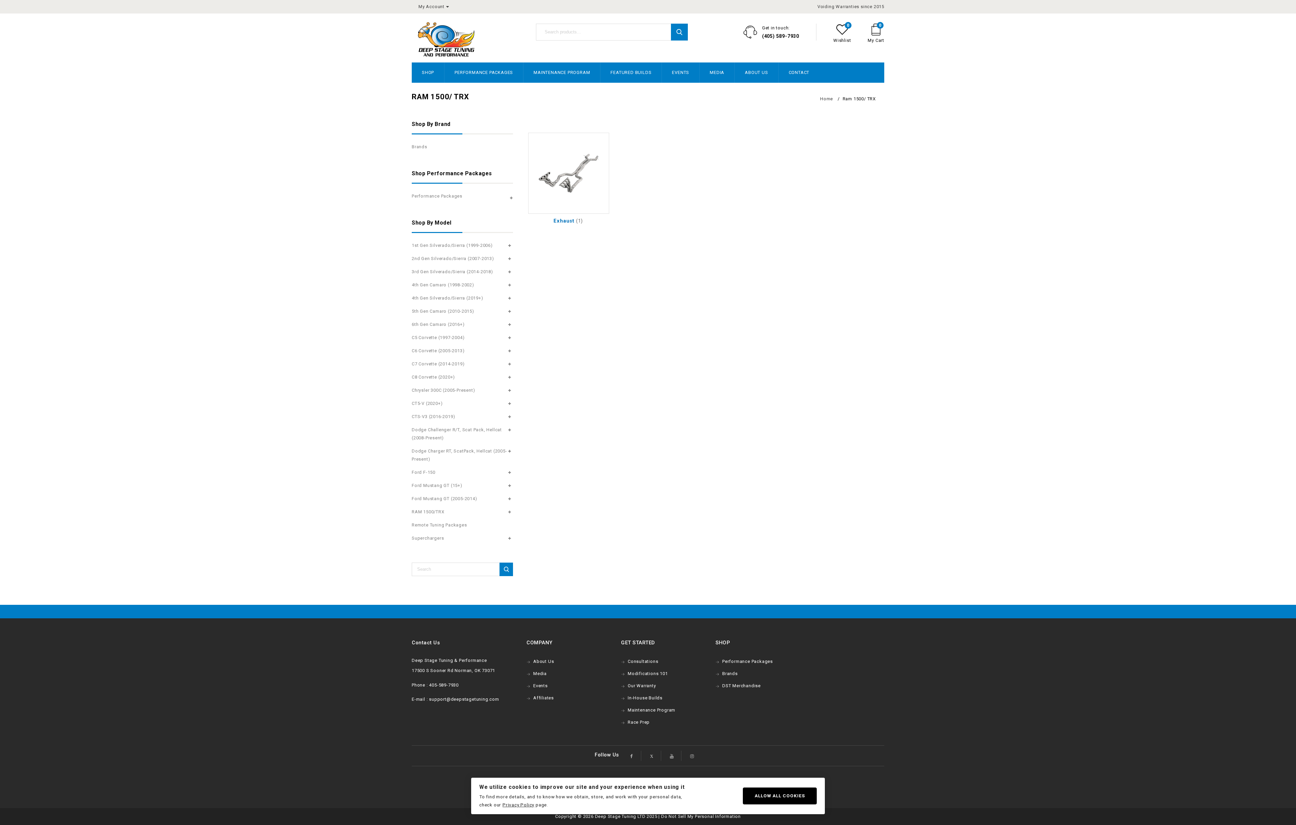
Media (717, 72)
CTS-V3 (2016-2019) (433, 416)
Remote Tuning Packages (439, 524)
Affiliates (543, 697)
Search (679, 32)
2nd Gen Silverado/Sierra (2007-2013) (453, 258)
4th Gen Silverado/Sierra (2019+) (447, 298)
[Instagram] (692, 756)
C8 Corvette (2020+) (433, 377)
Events (680, 72)
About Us (756, 72)
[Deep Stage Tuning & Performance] (446, 39)
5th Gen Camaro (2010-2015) (443, 311)
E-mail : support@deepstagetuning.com (455, 699)
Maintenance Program (562, 72)
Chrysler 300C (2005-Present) (443, 390)
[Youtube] (672, 756)
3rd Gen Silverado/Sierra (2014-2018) (452, 271)
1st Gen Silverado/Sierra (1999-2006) (452, 245)
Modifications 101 (648, 673)
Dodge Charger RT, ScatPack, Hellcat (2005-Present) (459, 455)
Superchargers (428, 538)
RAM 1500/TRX (428, 511)
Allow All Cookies (780, 795)
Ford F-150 (423, 472)
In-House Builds (645, 697)
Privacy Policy (518, 804)
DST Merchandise (741, 685)
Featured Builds (631, 72)
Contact (799, 72)
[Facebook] (631, 756)
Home (826, 98)
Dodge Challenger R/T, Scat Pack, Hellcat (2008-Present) (457, 433)
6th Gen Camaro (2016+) (438, 324)
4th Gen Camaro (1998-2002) (443, 284)
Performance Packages (484, 72)
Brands (419, 146)
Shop (428, 72)
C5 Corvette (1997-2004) (438, 337)
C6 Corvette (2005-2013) (438, 350)
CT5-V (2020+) (427, 403)
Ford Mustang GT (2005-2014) (444, 498)
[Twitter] (651, 756)
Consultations (643, 661)
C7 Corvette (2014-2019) (438, 363)
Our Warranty (642, 685)
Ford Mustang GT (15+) (437, 485)
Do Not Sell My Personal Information (701, 816)
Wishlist (842, 40)
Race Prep (639, 722)
